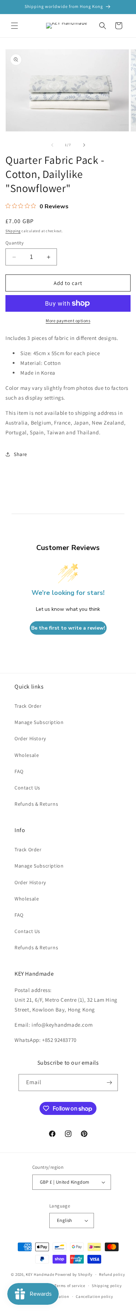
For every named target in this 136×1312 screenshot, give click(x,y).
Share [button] (20, 454)
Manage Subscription (39, 722)
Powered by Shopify (73, 1274)
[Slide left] (52, 145)
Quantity (14, 243)
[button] (14, 26)
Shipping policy (107, 1285)
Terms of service (69, 1285)
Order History (30, 738)
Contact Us (27, 787)
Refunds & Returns (36, 804)
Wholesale (27, 755)
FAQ (19, 771)
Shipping (13, 231)
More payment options (68, 320)
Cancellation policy (94, 1296)
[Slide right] (84, 145)
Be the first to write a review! (68, 628)
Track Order (28, 706)
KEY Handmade (40, 1274)
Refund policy (112, 1274)
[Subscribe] (110, 1082)
